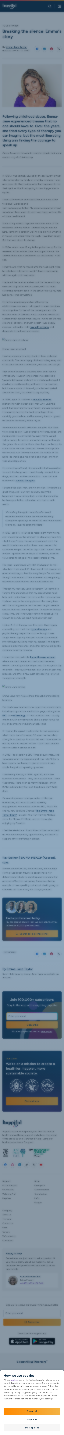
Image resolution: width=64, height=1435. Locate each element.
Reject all (32, 1419)
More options (32, 1428)
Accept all (32, 1411)
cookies (14, 1380)
